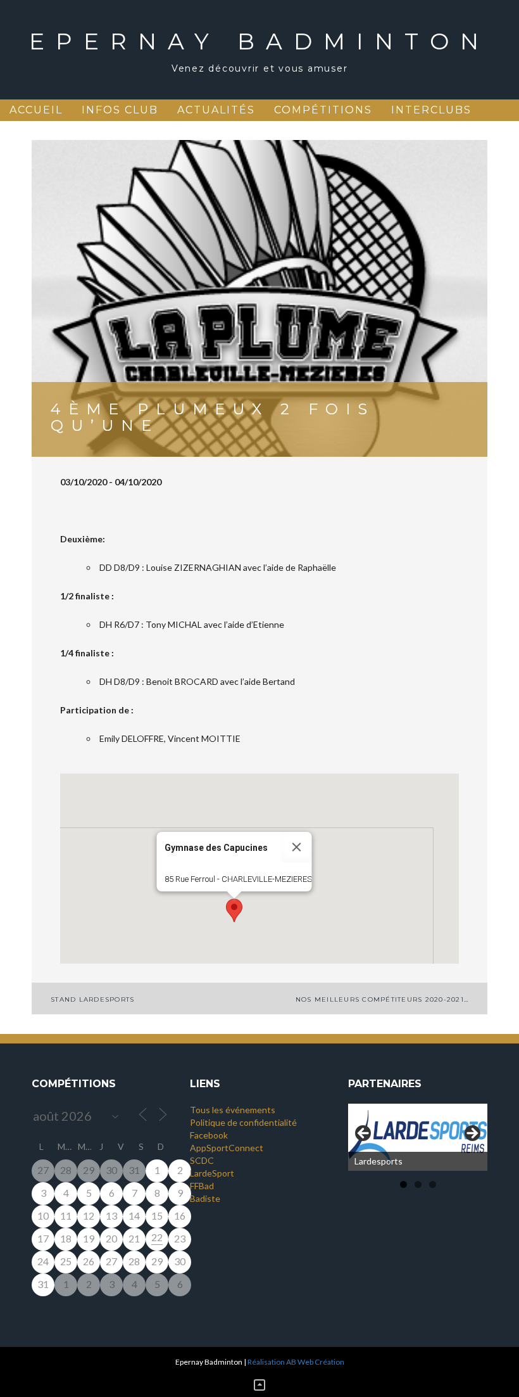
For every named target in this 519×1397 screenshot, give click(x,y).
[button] (234, 910)
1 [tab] (403, 1184)
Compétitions (323, 110)
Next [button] (471, 1134)
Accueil (36, 110)
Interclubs (431, 110)
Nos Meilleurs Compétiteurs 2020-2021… (382, 999)
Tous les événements (232, 1109)
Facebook (209, 1135)
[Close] (297, 847)
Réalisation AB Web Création (295, 1362)
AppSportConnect (226, 1147)
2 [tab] (418, 1184)
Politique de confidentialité (243, 1122)
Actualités (216, 110)
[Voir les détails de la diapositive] (417, 1137)
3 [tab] (432, 1184)
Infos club (120, 110)
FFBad (202, 1185)
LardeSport (212, 1173)
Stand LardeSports (92, 999)
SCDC (202, 1160)
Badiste (205, 1198)
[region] (417, 1137)
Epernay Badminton (259, 41)
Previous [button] (363, 1134)
